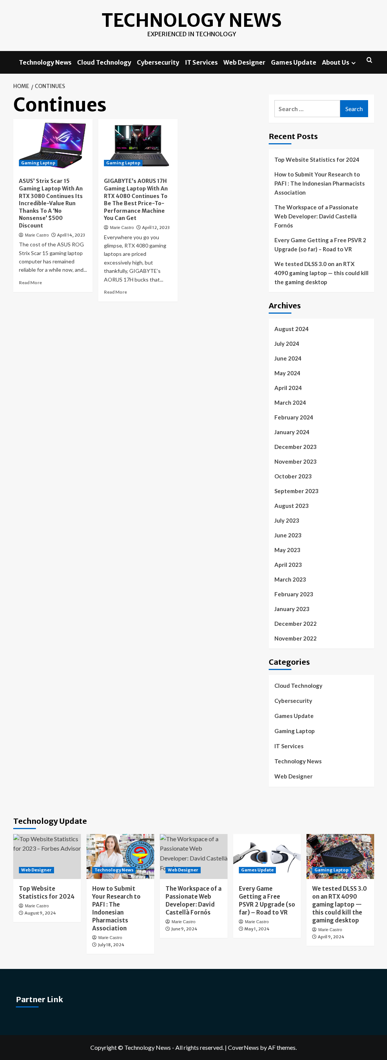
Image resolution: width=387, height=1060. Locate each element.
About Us (335, 62)
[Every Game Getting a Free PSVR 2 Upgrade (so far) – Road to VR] (267, 856)
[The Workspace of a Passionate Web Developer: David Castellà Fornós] (194, 856)
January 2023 (292, 608)
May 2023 (287, 549)
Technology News (192, 20)
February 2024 (293, 417)
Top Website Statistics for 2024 (316, 159)
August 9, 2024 (40, 913)
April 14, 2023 (71, 235)
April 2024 (288, 387)
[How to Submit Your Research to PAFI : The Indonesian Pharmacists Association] (120, 856)
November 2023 (295, 461)
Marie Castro (37, 235)
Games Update (293, 62)
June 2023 (288, 535)
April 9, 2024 (331, 936)
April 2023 (288, 564)
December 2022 (295, 623)
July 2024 (286, 343)
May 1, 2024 (257, 929)
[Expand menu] (353, 63)
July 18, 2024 (111, 944)
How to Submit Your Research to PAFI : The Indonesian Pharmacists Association (319, 183)
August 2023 (291, 505)
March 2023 (290, 579)
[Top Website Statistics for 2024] (47, 856)
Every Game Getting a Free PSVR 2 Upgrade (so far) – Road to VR (320, 244)
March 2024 (290, 402)
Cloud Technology (104, 62)
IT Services (201, 62)
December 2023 (295, 446)
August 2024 (291, 328)
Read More (30, 282)
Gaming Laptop (38, 163)
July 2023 (286, 520)
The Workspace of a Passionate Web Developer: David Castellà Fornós (316, 216)
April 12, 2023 (156, 227)
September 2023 (296, 490)
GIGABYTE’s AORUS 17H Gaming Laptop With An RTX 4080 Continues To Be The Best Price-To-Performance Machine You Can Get (136, 199)
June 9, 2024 (184, 929)
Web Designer (244, 62)
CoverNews (243, 1047)
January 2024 (292, 432)
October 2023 (293, 476)
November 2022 (295, 638)
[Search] (369, 60)
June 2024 (288, 358)
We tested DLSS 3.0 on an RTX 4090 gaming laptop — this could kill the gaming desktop (321, 272)
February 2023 (293, 594)
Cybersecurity (158, 62)
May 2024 (287, 373)
